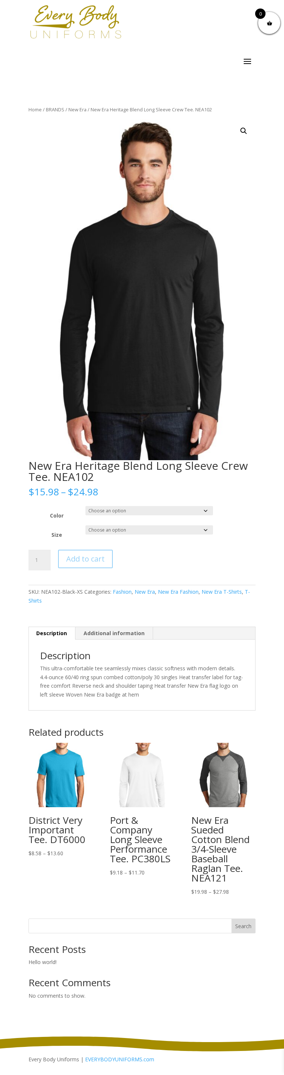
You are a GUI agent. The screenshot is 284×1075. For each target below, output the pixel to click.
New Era (77, 109)
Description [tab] (51, 633)
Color (57, 515)
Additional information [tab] (114, 633)
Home (35, 109)
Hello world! (42, 962)
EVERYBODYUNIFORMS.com (119, 1059)
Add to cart (85, 559)
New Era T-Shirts (222, 591)
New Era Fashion (178, 591)
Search (243, 926)
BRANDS (55, 109)
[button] (243, 131)
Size (56, 534)
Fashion (122, 591)
